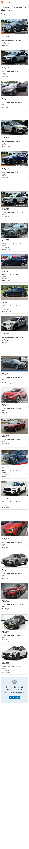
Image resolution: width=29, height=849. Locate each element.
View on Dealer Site (20, 33)
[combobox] (10, 16)
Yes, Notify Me (14, 698)
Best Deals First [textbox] (9, 16)
